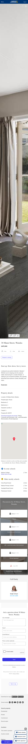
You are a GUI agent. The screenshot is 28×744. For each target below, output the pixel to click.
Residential (4, 711)
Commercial (4, 718)
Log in (24, 1)
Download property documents (9, 415)
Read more (4, 384)
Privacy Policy (16, 673)
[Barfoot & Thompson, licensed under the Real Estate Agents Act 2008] (14, 2)
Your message (5, 617)
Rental (3, 714)
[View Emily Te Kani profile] (14, 588)
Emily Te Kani (14, 593)
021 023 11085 (14, 595)
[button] (14, 439)
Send (14, 659)
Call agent (7, 742)
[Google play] (21, 697)
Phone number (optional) (8, 640)
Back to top (13, 684)
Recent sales (4, 721)
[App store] (14, 697)
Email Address (5, 634)
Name (3, 627)
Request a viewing (6, 357)
